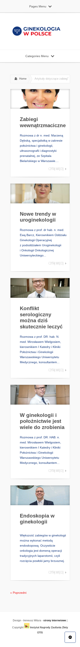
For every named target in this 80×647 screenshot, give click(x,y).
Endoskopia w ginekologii (37, 519)
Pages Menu (37, 6)
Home (22, 78)
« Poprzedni (18, 592)
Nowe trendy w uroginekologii (38, 217)
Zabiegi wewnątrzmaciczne (43, 122)
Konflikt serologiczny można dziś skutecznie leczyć (41, 317)
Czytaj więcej (56, 168)
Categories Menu (37, 56)
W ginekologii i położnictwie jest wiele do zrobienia (42, 421)
